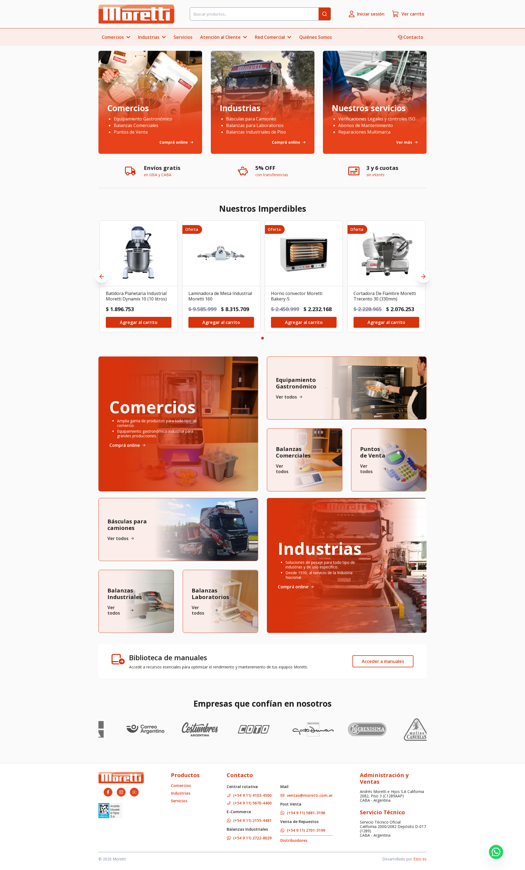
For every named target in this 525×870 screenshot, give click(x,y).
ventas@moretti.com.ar (310, 795)
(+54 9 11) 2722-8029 (252, 837)
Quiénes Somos (315, 37)
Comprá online (124, 445)
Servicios (183, 37)
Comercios (181, 785)
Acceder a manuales (383, 661)
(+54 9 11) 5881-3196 (306, 812)
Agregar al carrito (139, 322)
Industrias (180, 793)
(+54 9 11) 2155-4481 (252, 820)
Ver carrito (412, 14)
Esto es (420, 859)
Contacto (413, 37)
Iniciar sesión (370, 14)
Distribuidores (293, 840)
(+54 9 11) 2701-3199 (306, 830)
